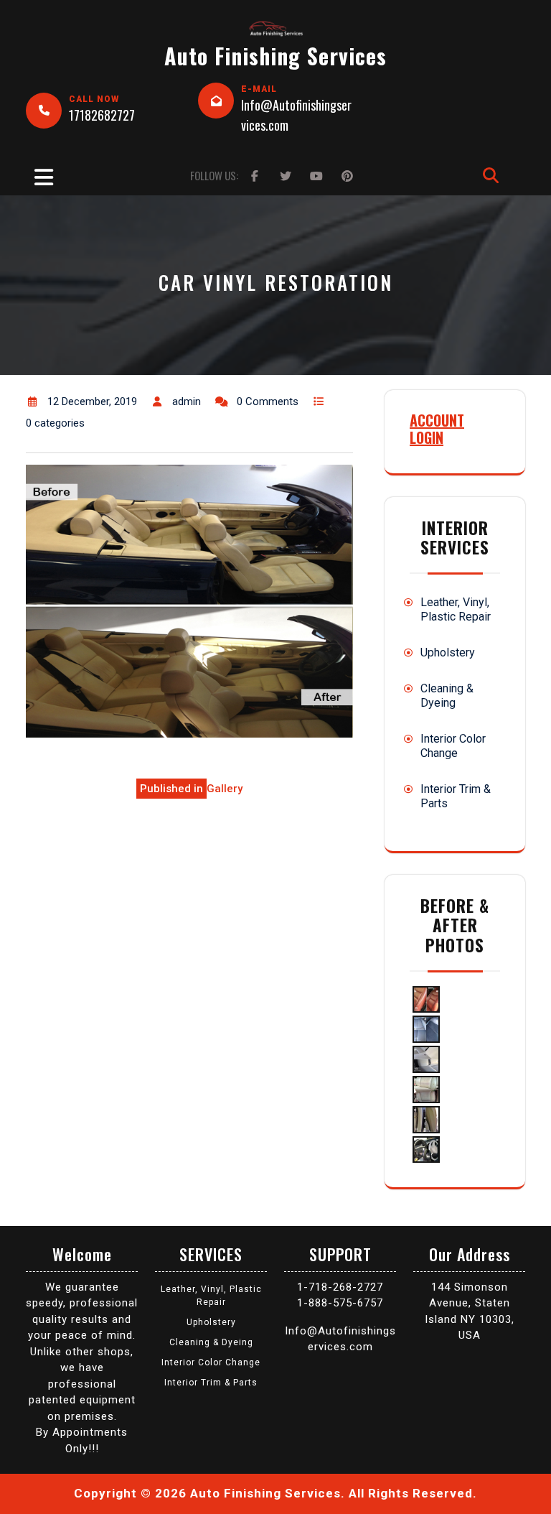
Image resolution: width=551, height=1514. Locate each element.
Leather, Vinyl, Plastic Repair (455, 609)
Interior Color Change (453, 746)
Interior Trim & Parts (211, 1383)
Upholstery (447, 652)
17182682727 (102, 115)
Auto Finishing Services (275, 56)
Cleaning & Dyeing (447, 696)
